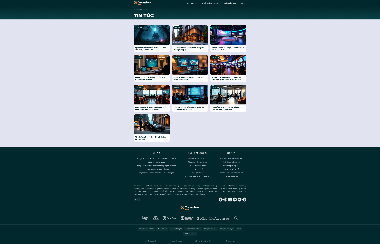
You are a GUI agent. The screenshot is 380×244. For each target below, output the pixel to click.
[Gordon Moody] (187, 218)
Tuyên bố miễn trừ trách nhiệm (231, 173)
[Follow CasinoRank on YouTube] (235, 199)
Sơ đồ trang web (229, 241)
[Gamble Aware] (213, 218)
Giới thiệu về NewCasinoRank (231, 158)
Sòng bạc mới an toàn (156, 162)
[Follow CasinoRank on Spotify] (240, 199)
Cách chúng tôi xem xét (231, 162)
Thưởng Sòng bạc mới (210, 3)
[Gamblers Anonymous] (156, 218)
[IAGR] (145, 218)
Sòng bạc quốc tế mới (198, 169)
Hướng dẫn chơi (230, 3)
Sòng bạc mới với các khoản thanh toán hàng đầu (156, 173)
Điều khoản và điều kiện (203, 241)
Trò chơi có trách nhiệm (198, 166)
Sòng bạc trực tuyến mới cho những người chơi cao (156, 166)
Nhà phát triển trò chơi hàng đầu (197, 176)
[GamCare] (170, 218)
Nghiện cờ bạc (197, 173)
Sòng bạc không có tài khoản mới (156, 169)
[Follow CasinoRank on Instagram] (225, 199)
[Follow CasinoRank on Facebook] (221, 199)
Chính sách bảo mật (176, 241)
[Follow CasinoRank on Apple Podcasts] (244, 199)
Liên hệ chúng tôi (231, 176)
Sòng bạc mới (192, 3)
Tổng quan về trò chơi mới (198, 162)
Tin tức (243, 3)
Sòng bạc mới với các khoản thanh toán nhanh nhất (156, 158)
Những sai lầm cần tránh (197, 158)
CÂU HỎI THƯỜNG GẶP (231, 169)
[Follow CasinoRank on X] (230, 199)
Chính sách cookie (151, 241)
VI (135, 199)
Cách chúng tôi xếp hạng (231, 166)
